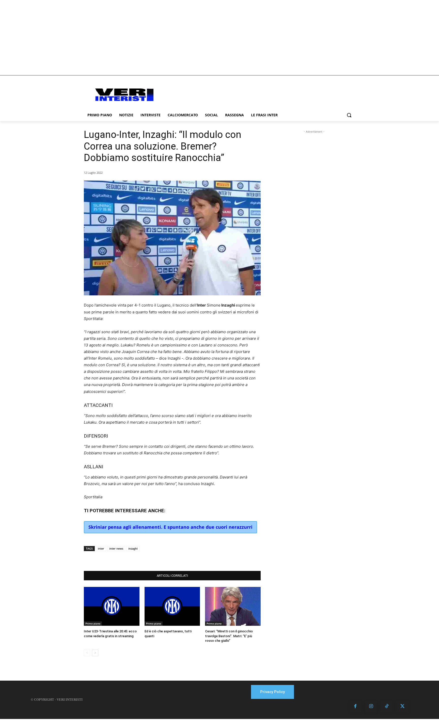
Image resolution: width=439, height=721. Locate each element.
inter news (116, 548)
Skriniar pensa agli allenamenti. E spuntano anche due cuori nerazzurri (170, 527)
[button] (349, 115)
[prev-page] (87, 653)
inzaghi (133, 548)
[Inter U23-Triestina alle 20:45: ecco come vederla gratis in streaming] (111, 606)
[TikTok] (387, 707)
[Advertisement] (219, 37)
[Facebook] (123, 558)
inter (101, 548)
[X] (135, 558)
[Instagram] (371, 707)
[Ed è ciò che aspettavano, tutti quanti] (172, 606)
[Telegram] (158, 558)
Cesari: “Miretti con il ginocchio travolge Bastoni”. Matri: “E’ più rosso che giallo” (229, 635)
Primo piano (92, 623)
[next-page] (95, 653)
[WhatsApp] (147, 558)
